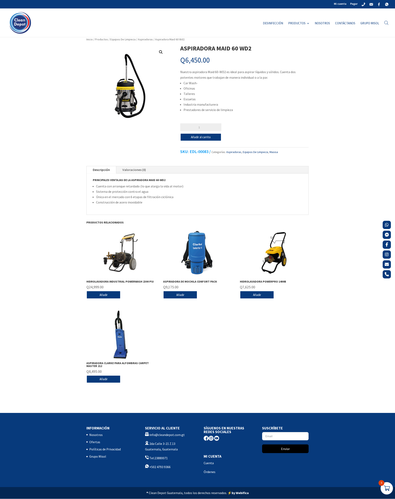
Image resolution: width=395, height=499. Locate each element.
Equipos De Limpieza (123, 39)
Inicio (89, 39)
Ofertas (94, 442)
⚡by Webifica (238, 493)
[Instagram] (387, 254)
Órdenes (209, 472)
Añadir (104, 295)
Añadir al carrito (201, 137)
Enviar (285, 449)
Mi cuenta (340, 4)
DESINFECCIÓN (273, 23)
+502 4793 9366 (160, 467)
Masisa (274, 152)
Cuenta (209, 463)
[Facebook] (387, 245)
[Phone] (387, 274)
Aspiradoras (145, 39)
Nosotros (322, 23)
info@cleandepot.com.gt (167, 435)
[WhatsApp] (387, 225)
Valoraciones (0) (134, 170)
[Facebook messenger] (387, 235)
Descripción (101, 170)
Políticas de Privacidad (105, 449)
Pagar (354, 4)
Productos (297, 23)
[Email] (387, 264)
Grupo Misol (369, 23)
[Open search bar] (386, 23)
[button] (161, 52)
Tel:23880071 (158, 458)
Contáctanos (345, 23)
